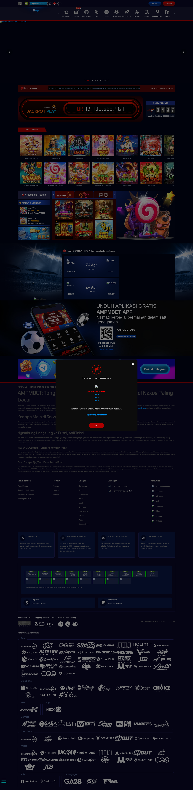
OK (97, 425)
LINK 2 (96, 397)
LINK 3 (96, 400)
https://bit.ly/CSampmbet (97, 415)
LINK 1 (96, 394)
